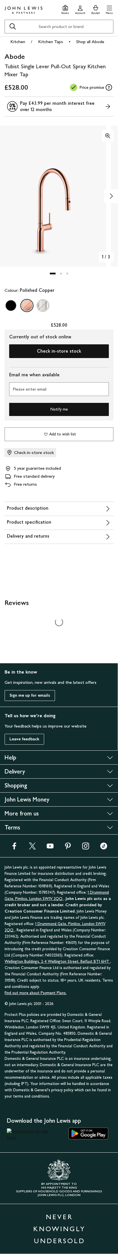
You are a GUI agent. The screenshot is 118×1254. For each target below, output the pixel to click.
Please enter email (29, 389)
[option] (11, 305)
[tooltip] (108, 87)
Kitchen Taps (50, 41)
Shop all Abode (90, 41)
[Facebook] (14, 848)
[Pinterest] (67, 848)
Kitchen (17, 41)
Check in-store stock (59, 351)
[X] (32, 848)
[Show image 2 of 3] (111, 196)
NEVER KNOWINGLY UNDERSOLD (59, 1229)
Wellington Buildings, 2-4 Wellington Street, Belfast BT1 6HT (57, 961)
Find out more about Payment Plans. (35, 992)
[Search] (12, 26)
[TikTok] (103, 848)
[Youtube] (50, 848)
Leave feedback (24, 739)
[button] (109, 9)
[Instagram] (85, 848)
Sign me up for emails (29, 695)
